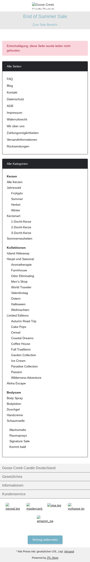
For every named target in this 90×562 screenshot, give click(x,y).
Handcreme (15, 415)
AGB (10, 106)
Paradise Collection (24, 366)
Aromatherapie (21, 264)
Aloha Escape (16, 383)
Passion (16, 372)
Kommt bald (17, 447)
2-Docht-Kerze (21, 227)
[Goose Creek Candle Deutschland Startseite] (45, 5)
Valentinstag (19, 293)
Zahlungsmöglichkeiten (23, 133)
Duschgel (13, 409)
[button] (78, 5)
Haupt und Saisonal (20, 259)
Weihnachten (20, 310)
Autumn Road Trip (23, 321)
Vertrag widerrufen (45, 539)
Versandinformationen (22, 139)
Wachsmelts (17, 430)
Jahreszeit (14, 187)
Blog (10, 85)
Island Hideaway (18, 253)
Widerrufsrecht (17, 119)
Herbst (15, 204)
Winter (15, 210)
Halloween (18, 304)
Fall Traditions (21, 349)
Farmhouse (19, 270)
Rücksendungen (18, 146)
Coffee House (20, 343)
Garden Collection (23, 355)
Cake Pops (18, 327)
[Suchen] (12, 5)
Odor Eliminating (22, 276)
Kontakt (12, 92)
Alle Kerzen (14, 182)
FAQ (10, 79)
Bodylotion (14, 403)
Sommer (17, 199)
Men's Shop (19, 281)
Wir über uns (15, 126)
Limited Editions (18, 315)
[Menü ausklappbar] (4, 5)
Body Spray (15, 398)
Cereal (15, 332)
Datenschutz (15, 99)
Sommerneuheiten (19, 238)
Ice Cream (18, 360)
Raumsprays (18, 435)
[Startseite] (3, 33)
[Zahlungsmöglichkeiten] (14, 507)
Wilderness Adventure (26, 377)
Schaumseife (16, 420)
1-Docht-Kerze (21, 221)
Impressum (14, 112)
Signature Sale (19, 441)
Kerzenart (13, 216)
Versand (69, 551)
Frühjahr (17, 193)
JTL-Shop (52, 557)
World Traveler (21, 287)
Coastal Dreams (22, 338)
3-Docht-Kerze (21, 233)
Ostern (16, 298)
